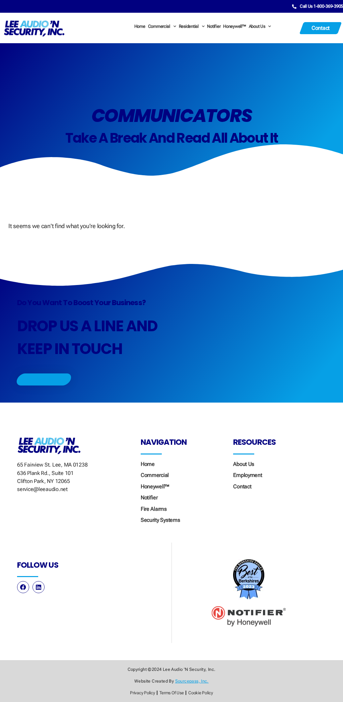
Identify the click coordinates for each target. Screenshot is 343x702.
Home (139, 26)
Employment (247, 475)
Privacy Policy (142, 692)
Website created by (171, 681)
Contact (242, 486)
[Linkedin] (38, 587)
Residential (189, 26)
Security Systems (160, 520)
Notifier (213, 26)
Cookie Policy (200, 692)
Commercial (159, 26)
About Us (257, 26)
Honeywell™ (234, 26)
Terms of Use (171, 692)
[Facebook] (23, 587)
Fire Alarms (154, 509)
